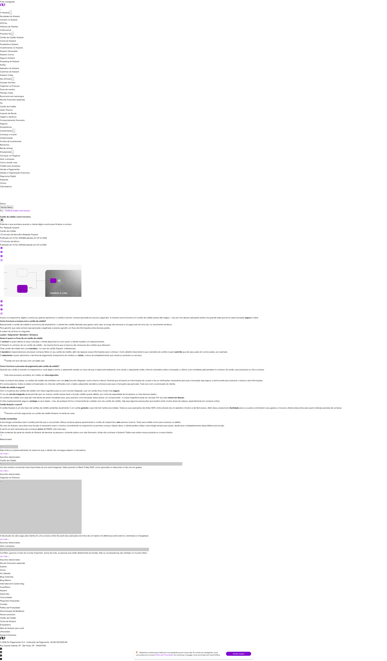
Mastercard (70, 348)
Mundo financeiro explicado (12, 563)
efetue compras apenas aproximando (77, 422)
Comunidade (6, 597)
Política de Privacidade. (164, 655)
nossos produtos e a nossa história (156, 432)
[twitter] (1, 257)
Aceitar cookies (238, 654)
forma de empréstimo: (46, 324)
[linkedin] (1, 248)
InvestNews (5, 587)
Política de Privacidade (10, 608)
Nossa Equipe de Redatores (12, 611)
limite (44, 342)
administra (24, 355)
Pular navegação (7, 2)
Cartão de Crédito (8, 231)
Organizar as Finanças (10, 477)
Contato (3, 604)
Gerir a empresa (7, 546)
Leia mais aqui (59, 429)
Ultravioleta (5, 631)
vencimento (158, 324)
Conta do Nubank (8, 621)
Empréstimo (5, 625)
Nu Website (5, 573)
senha (57, 370)
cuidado (93, 401)
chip (50, 384)
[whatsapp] (1, 261)
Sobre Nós (4, 594)
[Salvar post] (2, 220)
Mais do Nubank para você (12, 628)
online (217, 401)
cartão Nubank (9, 408)
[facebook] (1, 253)
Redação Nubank (11, 228)
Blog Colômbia (6, 577)
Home (3, 570)
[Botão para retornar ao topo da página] (1, 436)
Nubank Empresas (8, 635)
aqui (128, 401)
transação (174, 370)
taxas (28, 342)
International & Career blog (12, 584)
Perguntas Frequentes (9, 601)
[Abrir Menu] (1, 9)
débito (96, 394)
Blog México (5, 580)
